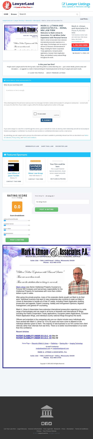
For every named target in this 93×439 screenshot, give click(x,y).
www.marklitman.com (78, 41)
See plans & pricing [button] (58, 179)
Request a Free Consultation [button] (81, 53)
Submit (47, 120)
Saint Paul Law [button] (47, 146)
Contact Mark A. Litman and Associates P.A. (18, 80)
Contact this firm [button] (13, 181)
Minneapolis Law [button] (32, 146)
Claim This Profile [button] (36, 73)
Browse (14, 14)
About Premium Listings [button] (55, 73)
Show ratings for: (39, 196)
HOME (6, 14)
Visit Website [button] (81, 49)
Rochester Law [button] (61, 146)
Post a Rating (17, 240)
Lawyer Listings (77, 4)
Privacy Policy (16, 137)
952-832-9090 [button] (81, 45)
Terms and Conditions (29, 137)
